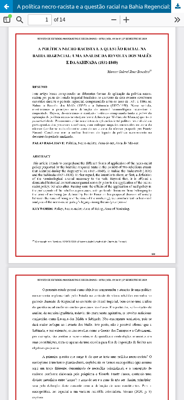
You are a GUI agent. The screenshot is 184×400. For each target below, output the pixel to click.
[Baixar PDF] (177, 6)
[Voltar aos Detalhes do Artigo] (6, 6)
